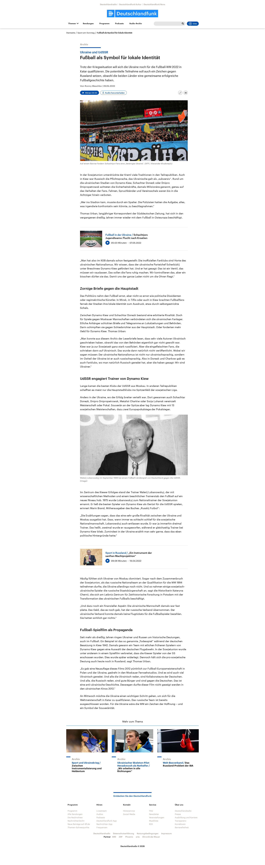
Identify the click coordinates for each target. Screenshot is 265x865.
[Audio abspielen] (107, 243)
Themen (72, 23)
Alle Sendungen (75, 814)
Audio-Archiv (135, 23)
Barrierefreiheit (182, 827)
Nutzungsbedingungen (147, 833)
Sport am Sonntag (86, 32)
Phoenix (129, 837)
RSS (151, 824)
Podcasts (119, 23)
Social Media (129, 814)
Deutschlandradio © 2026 (132, 846)
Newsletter (154, 814)
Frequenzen (101, 827)
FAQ (151, 811)
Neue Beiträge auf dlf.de (79, 824)
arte (138, 837)
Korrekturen (180, 824)
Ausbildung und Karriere (186, 817)
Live (195, 24)
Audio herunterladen (115, 93)
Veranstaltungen (156, 817)
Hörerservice (129, 811)
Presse (178, 814)
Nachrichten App (104, 824)
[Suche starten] (183, 24)
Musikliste (153, 821)
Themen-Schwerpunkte (78, 827)
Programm (104, 23)
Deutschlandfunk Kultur (130, 4)
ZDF (121, 837)
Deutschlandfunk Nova (154, 4)
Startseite (70, 32)
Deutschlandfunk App (106, 821)
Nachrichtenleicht (76, 821)
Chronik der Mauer (151, 837)
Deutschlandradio (108, 4)
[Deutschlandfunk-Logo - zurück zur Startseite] (132, 13)
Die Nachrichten (75, 817)
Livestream (101, 811)
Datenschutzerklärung (123, 833)
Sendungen (88, 23)
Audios (99, 814)
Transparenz (180, 821)
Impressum (166, 833)
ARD (114, 837)
